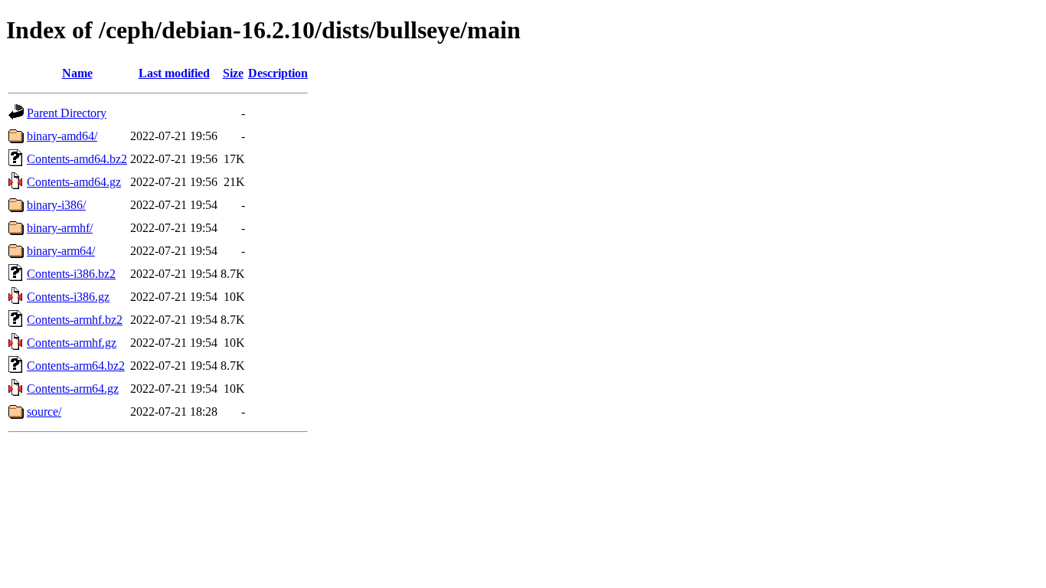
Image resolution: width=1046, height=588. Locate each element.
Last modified (174, 73)
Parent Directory (66, 112)
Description (278, 73)
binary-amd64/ (62, 135)
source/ (44, 411)
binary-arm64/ (61, 250)
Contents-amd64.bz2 (77, 158)
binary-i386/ (56, 204)
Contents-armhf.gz (71, 342)
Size (233, 73)
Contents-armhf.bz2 (75, 319)
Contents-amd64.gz (74, 181)
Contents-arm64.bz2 (76, 365)
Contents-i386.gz (68, 296)
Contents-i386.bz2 (71, 273)
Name (77, 73)
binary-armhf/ (60, 227)
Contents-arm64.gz (73, 388)
